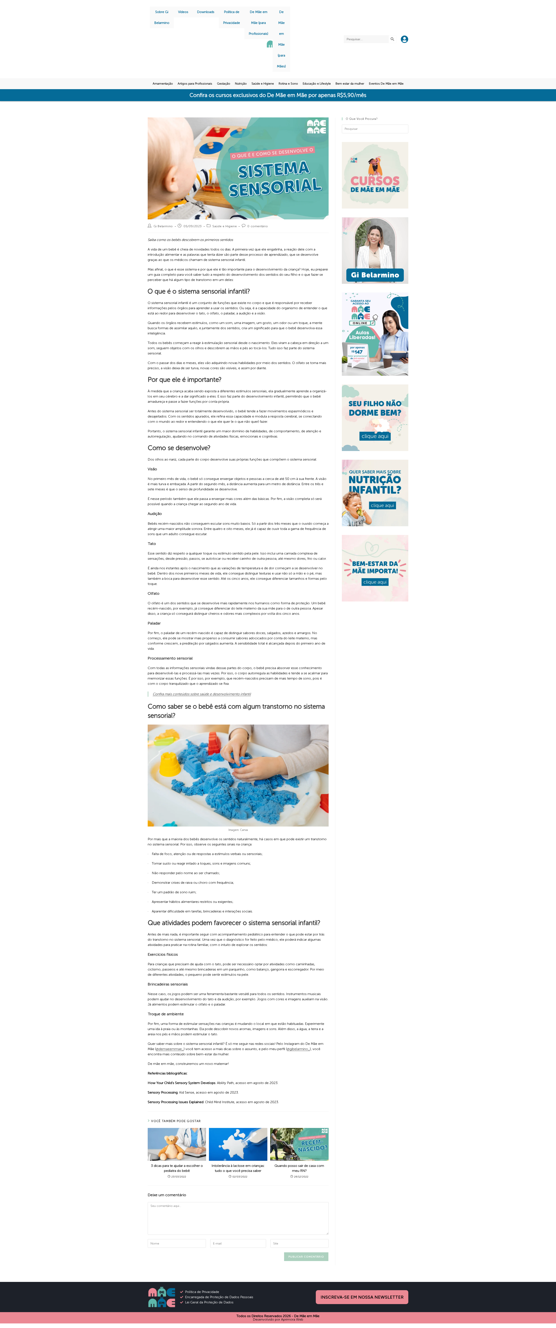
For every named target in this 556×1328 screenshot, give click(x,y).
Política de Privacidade (231, 17)
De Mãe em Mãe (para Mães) (281, 39)
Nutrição (241, 83)
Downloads (205, 12)
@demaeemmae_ (170, 1049)
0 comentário (257, 226)
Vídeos (183, 12)
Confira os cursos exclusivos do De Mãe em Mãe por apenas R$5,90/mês (278, 95)
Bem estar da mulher (350, 83)
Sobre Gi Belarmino (161, 17)
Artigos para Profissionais (195, 83)
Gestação (223, 83)
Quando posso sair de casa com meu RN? (299, 1168)
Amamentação (163, 83)
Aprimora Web (292, 1319)
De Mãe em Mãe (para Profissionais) (258, 23)
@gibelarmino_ (298, 1049)
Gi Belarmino (163, 226)
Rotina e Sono (288, 83)
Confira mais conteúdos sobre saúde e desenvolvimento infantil (202, 694)
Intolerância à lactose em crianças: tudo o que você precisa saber (238, 1168)
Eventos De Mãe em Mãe (386, 83)
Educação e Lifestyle (317, 83)
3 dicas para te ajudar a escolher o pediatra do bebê (177, 1168)
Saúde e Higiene (263, 83)
